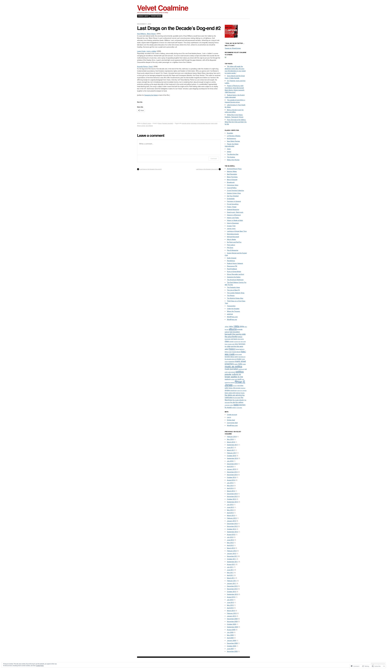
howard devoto (236, 352)
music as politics (233, 366)
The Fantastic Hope (233, 287)
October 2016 (231, 455)
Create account (232, 414)
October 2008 (231, 646)
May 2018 (230, 439)
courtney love (237, 341)
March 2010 (231, 610)
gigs (228, 346)
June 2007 (230, 649)
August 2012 (231, 534)
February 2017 (232, 453)
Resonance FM (232, 266)
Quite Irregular (231, 258)
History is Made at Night (235, 220)
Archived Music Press (234, 169)
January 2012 (231, 553)
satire (226, 388)
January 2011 (231, 583)
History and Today (233, 218)
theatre (242, 393)
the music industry (238, 400)
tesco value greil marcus (232, 393)
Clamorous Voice (232, 185)
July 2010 (230, 600)
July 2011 (230, 567)
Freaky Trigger (231, 207)
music (244, 364)
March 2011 (231, 578)
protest (232, 379)
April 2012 (230, 545)
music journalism (231, 369)
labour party (234, 356)
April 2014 (230, 488)
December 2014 (232, 472)
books (234, 336)
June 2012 (230, 540)
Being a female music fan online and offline (234, 111)
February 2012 (232, 551)
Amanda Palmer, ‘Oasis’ (145, 66)
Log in (229, 417)
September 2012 (232, 532)
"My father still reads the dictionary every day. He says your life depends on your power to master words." (235, 69)
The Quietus (231, 157)
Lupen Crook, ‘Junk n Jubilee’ (146, 51)
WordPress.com (232, 317)
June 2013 (230, 507)
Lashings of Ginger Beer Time (237, 231)
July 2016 (230, 461)
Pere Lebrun (231, 245)
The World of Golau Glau (235, 298)
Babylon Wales (232, 171)
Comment (214, 158)
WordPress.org (232, 319)
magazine (231, 361)
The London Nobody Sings (235, 293)
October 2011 (231, 559)
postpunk (228, 379)
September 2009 (232, 627)
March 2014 (231, 491)
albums (233, 329)
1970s (226, 327)
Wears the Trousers (233, 311)
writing (234, 407)
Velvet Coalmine (162, 7)
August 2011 (231, 564)
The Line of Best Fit (233, 290)
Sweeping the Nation (151, 95)
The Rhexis (231, 295)
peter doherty (231, 372)
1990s (236, 326)
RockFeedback (232, 269)
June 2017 (230, 447)
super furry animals (241, 390)
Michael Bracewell (233, 237)
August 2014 (231, 480)
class (227, 341)
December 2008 (232, 643)
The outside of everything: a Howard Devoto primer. (235, 101)
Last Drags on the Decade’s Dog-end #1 (151, 169)
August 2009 (231, 630)
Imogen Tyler (231, 226)
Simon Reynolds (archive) (235, 274)
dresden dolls (231, 344)
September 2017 (232, 445)
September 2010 (232, 594)
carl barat (234, 339)
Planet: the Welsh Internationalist (231, 145)
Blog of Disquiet (232, 179)
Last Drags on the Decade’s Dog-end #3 (207, 169)
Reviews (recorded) (167, 123)
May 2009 (230, 635)
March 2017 (231, 450)
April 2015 (230, 466)
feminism (242, 344)
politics (240, 371)
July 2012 (230, 537)
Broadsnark (231, 182)
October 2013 (231, 499)
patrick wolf (241, 369)
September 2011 (232, 562)
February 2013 (232, 518)
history (232, 348)
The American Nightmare (235, 280)
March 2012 (231, 548)
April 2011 (230, 575)
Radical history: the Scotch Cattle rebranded (235, 96)
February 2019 (232, 436)
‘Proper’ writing (156, 16)
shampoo (243, 388)
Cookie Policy (40, 665)
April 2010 (230, 608)
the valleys (239, 402)
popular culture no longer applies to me (234, 375)
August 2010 (231, 597)
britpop (240, 337)
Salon (229, 149)
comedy (231, 341)
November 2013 (232, 496)
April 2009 (230, 638)
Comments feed (232, 423)
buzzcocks (227, 339)
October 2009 (231, 624)
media (236, 364)
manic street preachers (235, 362)
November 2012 (232, 526)
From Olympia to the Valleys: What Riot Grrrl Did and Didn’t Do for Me (236, 122)
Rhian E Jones (147, 123)
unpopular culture (229, 405)
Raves (160, 123)
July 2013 (230, 504)
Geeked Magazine (233, 209)
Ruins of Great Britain (234, 271)
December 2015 (232, 464)
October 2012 (231, 529)
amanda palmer (186, 123)
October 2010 (231, 591)
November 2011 (232, 556)
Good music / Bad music (235, 212)
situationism (233, 390)
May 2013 (230, 510)
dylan (236, 344)
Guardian (230, 133)
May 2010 (230, 605)
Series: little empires (234, 388)
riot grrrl (235, 385)
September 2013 (232, 502)
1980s (231, 326)
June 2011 (230, 570)
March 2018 (231, 442)
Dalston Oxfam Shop (234, 193)
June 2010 (230, 602)
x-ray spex (239, 407)
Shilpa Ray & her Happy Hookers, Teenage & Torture (234, 116)
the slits (232, 402)
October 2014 (231, 477)
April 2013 (230, 513)
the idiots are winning (233, 395)
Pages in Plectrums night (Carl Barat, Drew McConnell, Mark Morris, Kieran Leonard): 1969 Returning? (234, 88)
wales (236, 404)
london (239, 359)
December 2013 (232, 494)
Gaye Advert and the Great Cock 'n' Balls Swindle (235, 77)
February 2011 (232, 581)
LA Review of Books (233, 136)
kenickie (227, 356)
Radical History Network (235, 263)
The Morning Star (232, 154)
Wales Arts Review (233, 160)
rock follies (240, 385)
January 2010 (231, 616)
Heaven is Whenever (234, 215)
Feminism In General (234, 201)
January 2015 (231, 469)
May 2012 (230, 543)
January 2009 (231, 640)
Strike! (229, 151)
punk (239, 379)
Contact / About (143, 16)
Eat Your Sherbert (233, 196)
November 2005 (232, 651)
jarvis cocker (238, 354)
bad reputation (235, 332)
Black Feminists (232, 177)
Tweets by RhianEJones (233, 48)
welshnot (230, 314)
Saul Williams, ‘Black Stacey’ (146, 34)
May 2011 (230, 572)
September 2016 (232, 458)
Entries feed (231, 420)
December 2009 (232, 619)
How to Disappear (233, 223)
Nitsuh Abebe (231, 239)
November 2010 (232, 589)
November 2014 (232, 475)
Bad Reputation (232, 174)
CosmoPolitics (232, 188)
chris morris (240, 339)
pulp (236, 379)
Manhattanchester (233, 234)
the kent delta (236, 397)
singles (227, 390)
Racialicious (231, 261)
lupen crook (214, 123)
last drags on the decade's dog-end (200, 123)
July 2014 (230, 483)
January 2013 (231, 521)
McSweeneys (231, 138)
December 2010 (232, 586)
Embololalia (231, 198)
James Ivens (231, 228)
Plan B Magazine (232, 250)
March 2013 (231, 515)
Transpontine (231, 306)
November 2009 (232, 621)
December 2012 (232, 523)
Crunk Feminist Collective (235, 190)
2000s (242, 326)
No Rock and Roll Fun (234, 242)
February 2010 (232, 613)
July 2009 (230, 632)
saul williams (149, 125)
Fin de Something (232, 204)
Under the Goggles (233, 308)
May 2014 (230, 485)
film (226, 346)
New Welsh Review (233, 141)
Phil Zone (230, 247)
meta (240, 363)
